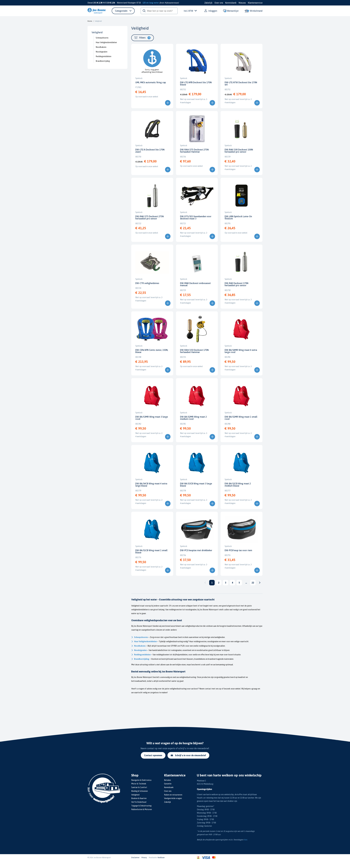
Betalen (167, 780)
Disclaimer (135, 857)
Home (90, 21)
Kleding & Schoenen (139, 791)
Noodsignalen (101, 52)
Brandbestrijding (103, 61)
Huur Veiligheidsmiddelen (106, 42)
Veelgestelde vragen (173, 798)
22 (253, 582)
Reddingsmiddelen (103, 56)
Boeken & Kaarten (139, 798)
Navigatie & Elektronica (141, 780)
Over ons (219, 3)
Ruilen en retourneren (173, 795)
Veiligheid (135, 795)
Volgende (259, 582)
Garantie (167, 784)
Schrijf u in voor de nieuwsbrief (190, 755)
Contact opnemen (153, 755)
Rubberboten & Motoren (141, 809)
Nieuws (242, 3)
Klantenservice (255, 3)
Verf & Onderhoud (138, 802)
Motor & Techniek (138, 784)
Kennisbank (231, 3)
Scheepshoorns (102, 38)
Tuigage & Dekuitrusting (141, 806)
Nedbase (161, 857)
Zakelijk (208, 3)
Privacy (144, 857)
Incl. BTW (188, 11)
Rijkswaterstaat (171, 3)
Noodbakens (101, 47)
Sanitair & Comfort (139, 787)
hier (245, 840)
